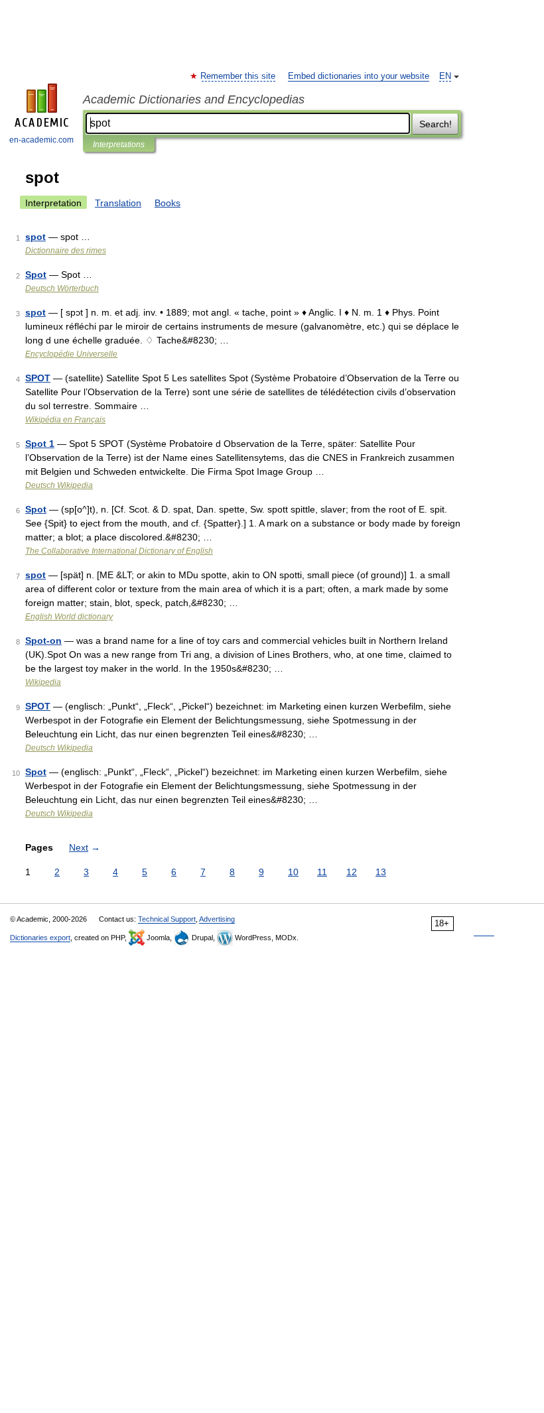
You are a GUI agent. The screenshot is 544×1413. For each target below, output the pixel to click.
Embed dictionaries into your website (358, 76)
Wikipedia (43, 682)
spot (35, 236)
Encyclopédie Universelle (71, 354)
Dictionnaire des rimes (65, 250)
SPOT (37, 378)
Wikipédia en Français (65, 419)
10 (293, 872)
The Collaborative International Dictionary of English (119, 551)
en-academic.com (41, 140)
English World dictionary (69, 616)
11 (322, 872)
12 (351, 872)
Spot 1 (39, 443)
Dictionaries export (40, 938)
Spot (35, 274)
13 (380, 872)
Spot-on (43, 640)
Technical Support (167, 919)
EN (445, 76)
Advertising (217, 919)
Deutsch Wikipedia (59, 485)
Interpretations (119, 144)
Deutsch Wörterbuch (62, 288)
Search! (435, 124)
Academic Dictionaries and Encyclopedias (194, 99)
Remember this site (238, 76)
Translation (118, 203)
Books (167, 203)
